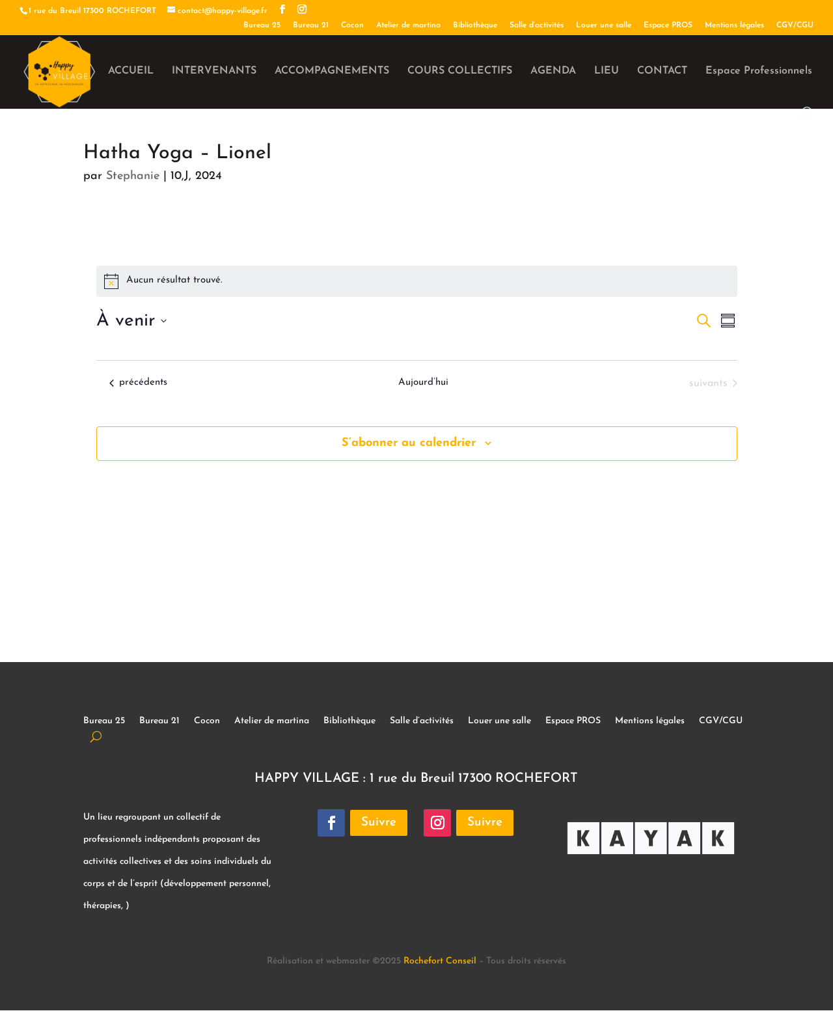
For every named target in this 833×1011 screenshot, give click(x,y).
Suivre (378, 822)
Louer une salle (603, 25)
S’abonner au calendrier (409, 443)
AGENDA (553, 71)
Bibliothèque (475, 25)
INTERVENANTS (214, 71)
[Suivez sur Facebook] (331, 823)
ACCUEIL (131, 71)
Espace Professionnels (758, 71)
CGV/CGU (794, 25)
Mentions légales (734, 25)
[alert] (416, 281)
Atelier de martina (408, 25)
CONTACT (662, 71)
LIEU (606, 71)
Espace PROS (668, 25)
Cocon (352, 25)
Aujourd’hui (423, 382)
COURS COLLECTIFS (459, 71)
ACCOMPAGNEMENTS (332, 71)
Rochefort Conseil (439, 961)
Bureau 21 (311, 25)
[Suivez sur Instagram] (437, 823)
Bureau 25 (261, 25)
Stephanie (132, 176)
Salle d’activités (537, 25)
